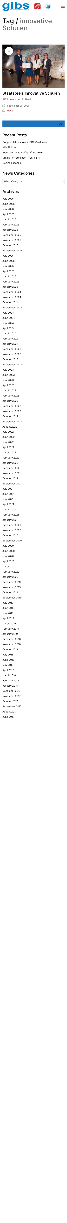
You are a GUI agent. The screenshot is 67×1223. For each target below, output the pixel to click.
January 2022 (10, 462)
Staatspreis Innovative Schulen (31, 93)
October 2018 (10, 649)
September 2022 (12, 421)
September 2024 (12, 307)
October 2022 (10, 416)
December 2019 (11, 582)
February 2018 (10, 680)
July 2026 (8, 198)
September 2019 (11, 597)
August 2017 (9, 711)
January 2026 (10, 229)
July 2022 (8, 431)
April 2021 (8, 504)
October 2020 (10, 535)
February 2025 (10, 281)
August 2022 (9, 426)
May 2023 (8, 380)
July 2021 (7, 488)
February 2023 (10, 395)
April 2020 (8, 561)
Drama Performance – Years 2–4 (21, 157)
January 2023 (10, 400)
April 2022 (8, 447)
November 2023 (11, 354)
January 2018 (10, 685)
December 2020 (11, 525)
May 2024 (8, 323)
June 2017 (8, 716)
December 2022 (11, 406)
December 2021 (11, 468)
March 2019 (9, 623)
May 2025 (8, 266)
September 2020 (12, 540)
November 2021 (11, 473)
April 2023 (8, 385)
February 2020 (10, 571)
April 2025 (8, 271)
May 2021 (7, 499)
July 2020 (8, 545)
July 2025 (8, 255)
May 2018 (7, 664)
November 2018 (11, 644)
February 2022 (10, 457)
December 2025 (11, 234)
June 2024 (8, 317)
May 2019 (7, 613)
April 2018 (8, 670)
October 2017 (10, 701)
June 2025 (8, 260)
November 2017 (11, 696)
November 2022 (11, 411)
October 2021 (10, 478)
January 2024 (10, 343)
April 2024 (8, 328)
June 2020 (8, 550)
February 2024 (10, 338)
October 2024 (10, 302)
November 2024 (11, 297)
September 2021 (11, 483)
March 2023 (9, 390)
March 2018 (9, 675)
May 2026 (8, 209)
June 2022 (8, 436)
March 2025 (9, 276)
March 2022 (9, 452)
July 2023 (8, 369)
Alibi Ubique (9, 147)
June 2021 (8, 493)
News (10, 110)
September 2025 (12, 250)
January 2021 (10, 519)
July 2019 (7, 602)
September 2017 (11, 706)
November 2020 (11, 530)
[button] (63, 6)
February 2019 (10, 628)
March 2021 (9, 509)
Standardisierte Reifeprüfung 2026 (22, 152)
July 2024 (8, 312)
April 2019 (8, 618)
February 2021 (10, 514)
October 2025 (10, 245)
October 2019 (10, 592)
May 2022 (8, 442)
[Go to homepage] (26, 6)
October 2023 (10, 359)
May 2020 (8, 556)
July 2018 (7, 654)
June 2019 (8, 607)
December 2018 (11, 639)
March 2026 (9, 219)
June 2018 (8, 659)
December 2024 (11, 291)
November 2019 (11, 587)
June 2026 (8, 203)
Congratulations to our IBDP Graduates (24, 142)
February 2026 (10, 224)
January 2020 (10, 576)
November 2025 (11, 240)
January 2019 (10, 633)
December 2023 (11, 348)
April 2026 (8, 214)
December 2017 (11, 690)
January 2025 (10, 286)
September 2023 (12, 364)
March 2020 (9, 566)
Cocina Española (11, 162)
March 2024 (9, 333)
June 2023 (8, 374)
